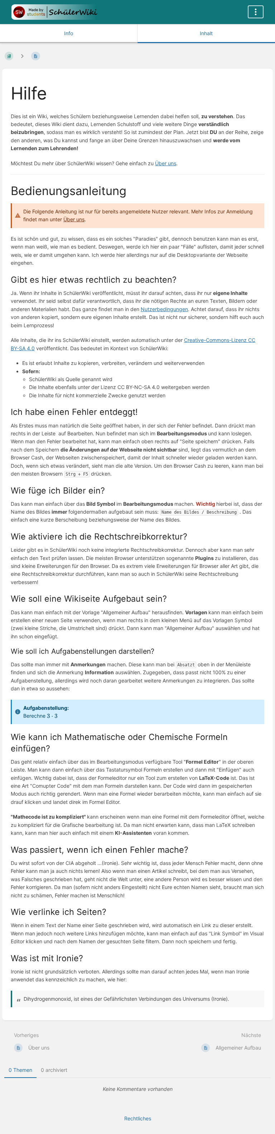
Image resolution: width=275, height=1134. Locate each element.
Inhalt (206, 33)
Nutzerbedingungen (164, 309)
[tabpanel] (137, 1089)
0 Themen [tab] (20, 1070)
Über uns (165, 163)
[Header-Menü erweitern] (256, 11)
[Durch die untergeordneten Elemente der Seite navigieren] (22, 56)
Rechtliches (137, 1118)
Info (68, 33)
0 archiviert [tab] (54, 1070)
